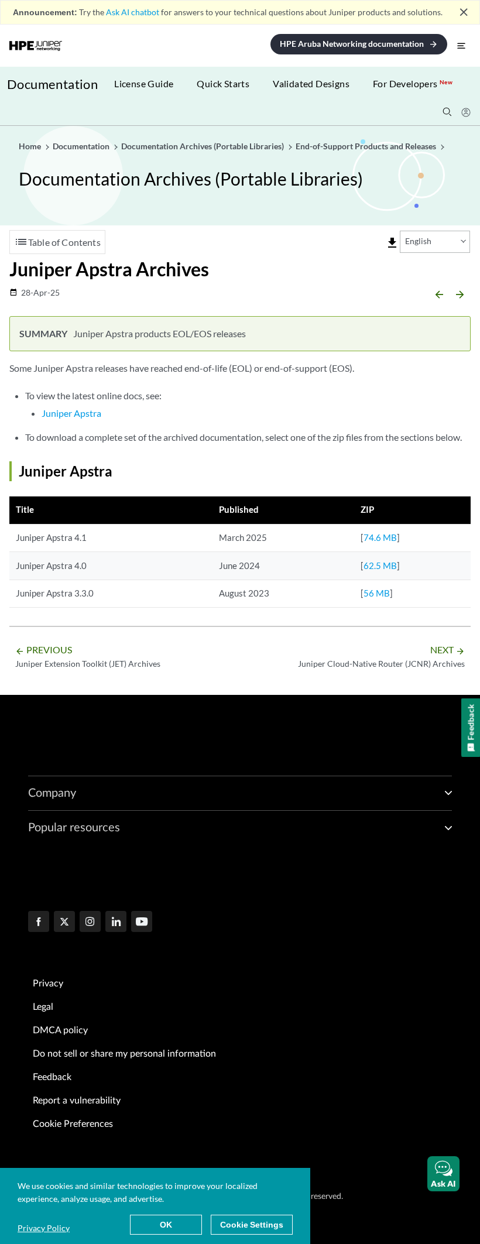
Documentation (52, 84)
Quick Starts (223, 83)
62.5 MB (380, 565)
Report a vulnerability (77, 1100)
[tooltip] (392, 243)
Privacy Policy (44, 1228)
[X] (64, 922)
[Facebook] (38, 922)
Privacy (48, 983)
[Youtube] (141, 922)
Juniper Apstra (71, 413)
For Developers (412, 83)
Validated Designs (311, 83)
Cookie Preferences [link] (73, 1124)
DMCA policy (60, 1030)
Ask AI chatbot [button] (132, 12)
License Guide (143, 83)
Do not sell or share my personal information (124, 1053)
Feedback (52, 1077)
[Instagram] (90, 922)
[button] (443, 1173)
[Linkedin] (115, 922)
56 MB (377, 593)
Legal (43, 1007)
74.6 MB (380, 537)
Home (31, 146)
